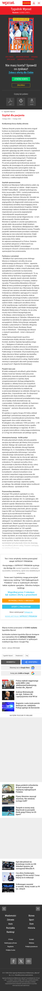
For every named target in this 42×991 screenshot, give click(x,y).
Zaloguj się (28, 612)
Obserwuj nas (20, 668)
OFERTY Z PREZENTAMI (21, 606)
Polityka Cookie (10, 950)
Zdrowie (10, 919)
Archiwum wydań (22, 57)
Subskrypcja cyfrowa (25, 59)
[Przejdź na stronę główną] (1, 3)
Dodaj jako (19, 673)
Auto (10, 924)
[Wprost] (2, 112)
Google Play (24, 642)
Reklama (31, 943)
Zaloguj (21, 85)
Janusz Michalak (13, 648)
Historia (31, 928)
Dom (31, 924)
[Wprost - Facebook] (13, 961)
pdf (10, 104)
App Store (14, 642)
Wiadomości (19, 655)
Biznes (31, 915)
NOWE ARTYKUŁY (21, 616)
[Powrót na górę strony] (38, 909)
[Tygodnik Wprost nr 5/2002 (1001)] (21, 35)
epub (21, 104)
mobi (31, 104)
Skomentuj (10, 662)
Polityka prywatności (31, 946)
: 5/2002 (21, 13)
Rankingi (10, 932)
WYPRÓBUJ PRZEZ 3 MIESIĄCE (21, 600)
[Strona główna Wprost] (8, 3)
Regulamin (10, 946)
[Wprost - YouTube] (28, 961)
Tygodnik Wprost (21, 9)
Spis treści (10, 57)
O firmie (10, 939)
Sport (31, 919)
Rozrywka (10, 928)
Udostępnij (32, 662)
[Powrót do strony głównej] (4, 909)
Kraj (27, 655)
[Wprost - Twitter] (21, 961)
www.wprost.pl (16, 985)
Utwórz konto (21, 79)
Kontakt (31, 939)
